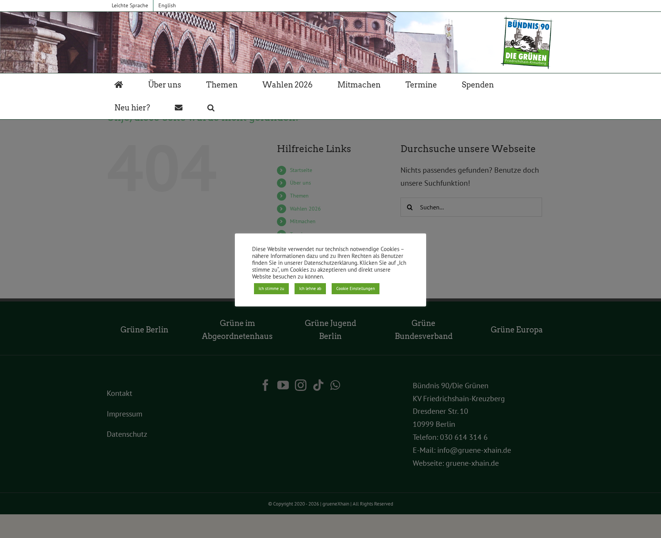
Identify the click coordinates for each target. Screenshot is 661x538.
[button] (211, 107)
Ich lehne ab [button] (310, 288)
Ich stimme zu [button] (271, 288)
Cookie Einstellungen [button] (355, 288)
